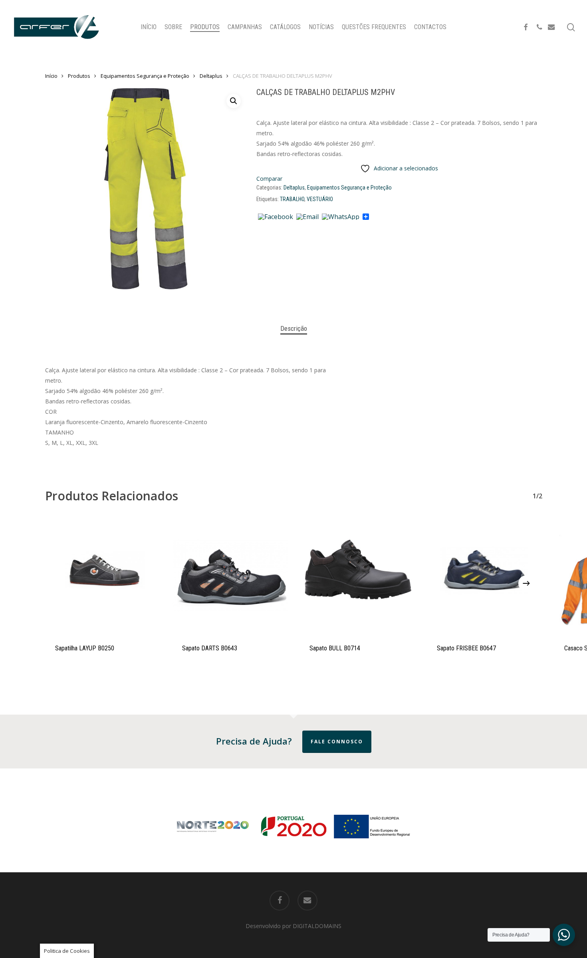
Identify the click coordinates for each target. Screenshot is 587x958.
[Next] (526, 583)
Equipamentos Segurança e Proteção (145, 75)
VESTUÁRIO (320, 199)
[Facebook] (275, 217)
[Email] (307, 217)
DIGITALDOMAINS (317, 926)
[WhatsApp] (340, 217)
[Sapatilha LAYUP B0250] (103, 575)
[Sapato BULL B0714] (357, 575)
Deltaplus (211, 75)
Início (51, 75)
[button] (233, 101)
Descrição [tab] (293, 328)
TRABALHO (292, 199)
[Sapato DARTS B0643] (230, 575)
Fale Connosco (337, 741)
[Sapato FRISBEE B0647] (484, 575)
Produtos (79, 75)
